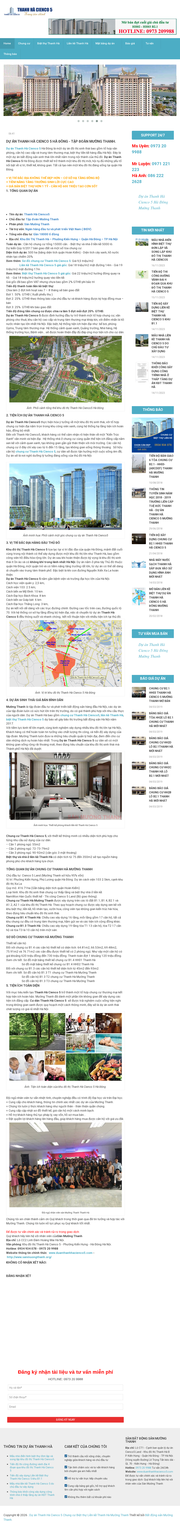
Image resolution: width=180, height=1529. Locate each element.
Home (7, 43)
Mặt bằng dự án (105, 43)
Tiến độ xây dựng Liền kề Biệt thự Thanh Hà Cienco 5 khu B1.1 (29, 1477)
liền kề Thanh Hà (112, 715)
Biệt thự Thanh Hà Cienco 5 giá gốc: (46, 273)
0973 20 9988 (143, 1467)
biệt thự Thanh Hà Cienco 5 (25, 719)
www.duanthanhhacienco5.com (70, 1253)
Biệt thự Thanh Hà (48, 43)
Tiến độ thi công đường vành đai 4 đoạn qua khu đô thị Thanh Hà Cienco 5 (32, 1467)
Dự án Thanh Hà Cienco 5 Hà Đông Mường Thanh (153, 201)
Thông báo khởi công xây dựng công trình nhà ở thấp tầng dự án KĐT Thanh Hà (162, 375)
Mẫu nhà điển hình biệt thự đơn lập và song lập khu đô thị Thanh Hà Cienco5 (32, 1458)
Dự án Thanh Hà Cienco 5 (23, 148)
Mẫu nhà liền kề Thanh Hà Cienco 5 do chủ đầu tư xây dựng (161, 343)
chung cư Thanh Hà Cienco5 (79, 715)
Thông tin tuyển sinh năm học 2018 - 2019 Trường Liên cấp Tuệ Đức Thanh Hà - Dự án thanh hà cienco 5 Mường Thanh (161, 505)
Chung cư (24, 43)
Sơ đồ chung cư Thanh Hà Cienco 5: (46, 261)
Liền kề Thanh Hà (77, 43)
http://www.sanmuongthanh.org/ (29, 1257)
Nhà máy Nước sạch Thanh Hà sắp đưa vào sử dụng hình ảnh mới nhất (160, 568)
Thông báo (10, 54)
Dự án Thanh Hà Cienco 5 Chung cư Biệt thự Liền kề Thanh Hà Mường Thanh (79, 1515)
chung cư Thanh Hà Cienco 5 (36, 451)
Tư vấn (150, 43)
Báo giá (130, 43)
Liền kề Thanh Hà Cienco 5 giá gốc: (37, 265)
